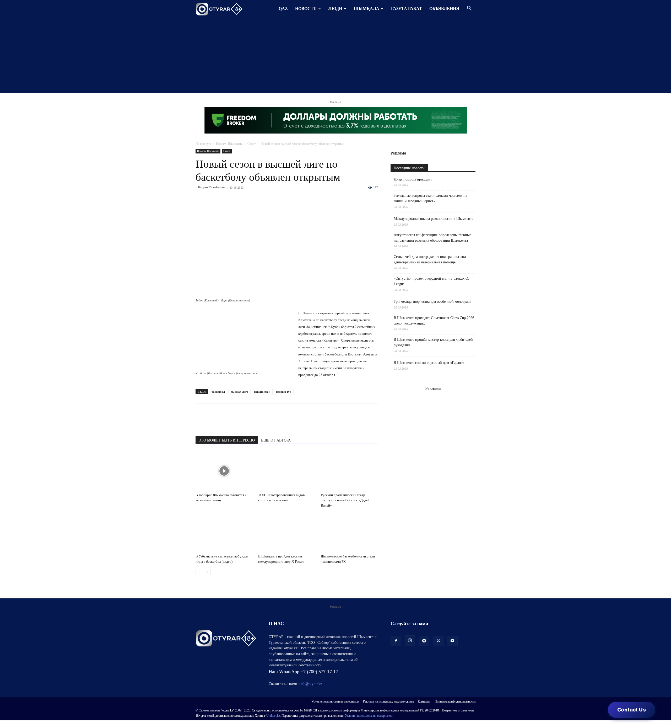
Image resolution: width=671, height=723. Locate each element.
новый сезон (262, 391)
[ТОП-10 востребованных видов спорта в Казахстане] (286, 471)
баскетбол (218, 391)
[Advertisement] (335, 56)
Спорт (251, 144)
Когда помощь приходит (413, 179)
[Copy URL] (261, 414)
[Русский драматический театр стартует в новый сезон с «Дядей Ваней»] (349, 471)
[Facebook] (237, 414)
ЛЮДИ (335, 8)
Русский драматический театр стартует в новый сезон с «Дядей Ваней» (345, 500)
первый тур (283, 391)
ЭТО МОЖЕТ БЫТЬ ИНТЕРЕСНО (227, 440)
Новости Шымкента (229, 144)
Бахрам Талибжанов (211, 187)
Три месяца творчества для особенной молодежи (432, 302)
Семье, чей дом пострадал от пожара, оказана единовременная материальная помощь (430, 259)
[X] (249, 414)
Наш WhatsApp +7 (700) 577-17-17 (303, 671)
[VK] (225, 414)
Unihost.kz (273, 715)
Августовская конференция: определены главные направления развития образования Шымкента (432, 237)
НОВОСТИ (306, 8)
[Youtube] (452, 641)
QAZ (283, 8)
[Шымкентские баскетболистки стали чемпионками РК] (349, 532)
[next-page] (207, 572)
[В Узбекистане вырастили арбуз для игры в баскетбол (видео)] (224, 532)
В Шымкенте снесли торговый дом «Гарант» (429, 363)
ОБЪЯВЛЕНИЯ (444, 8)
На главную (203, 144)
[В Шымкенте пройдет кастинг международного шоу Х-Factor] (286, 532)
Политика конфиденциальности (455, 701)
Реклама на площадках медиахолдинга (388, 701)
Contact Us (631, 710)
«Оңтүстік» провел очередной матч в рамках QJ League (431, 281)
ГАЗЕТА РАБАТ (406, 8)
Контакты (424, 701)
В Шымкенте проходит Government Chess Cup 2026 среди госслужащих (434, 320)
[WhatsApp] (201, 414)
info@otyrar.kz (310, 684)
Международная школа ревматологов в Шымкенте (433, 219)
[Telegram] (213, 414)
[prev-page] (199, 572)
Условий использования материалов (368, 715)
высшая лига (239, 391)
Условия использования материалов (335, 701)
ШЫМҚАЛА (366, 8)
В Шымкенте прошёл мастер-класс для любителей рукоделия (433, 342)
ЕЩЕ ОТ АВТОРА (276, 440)
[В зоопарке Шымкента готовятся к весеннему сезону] (224, 471)
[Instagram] (410, 640)
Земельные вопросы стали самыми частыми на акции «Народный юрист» (430, 198)
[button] (469, 8)
